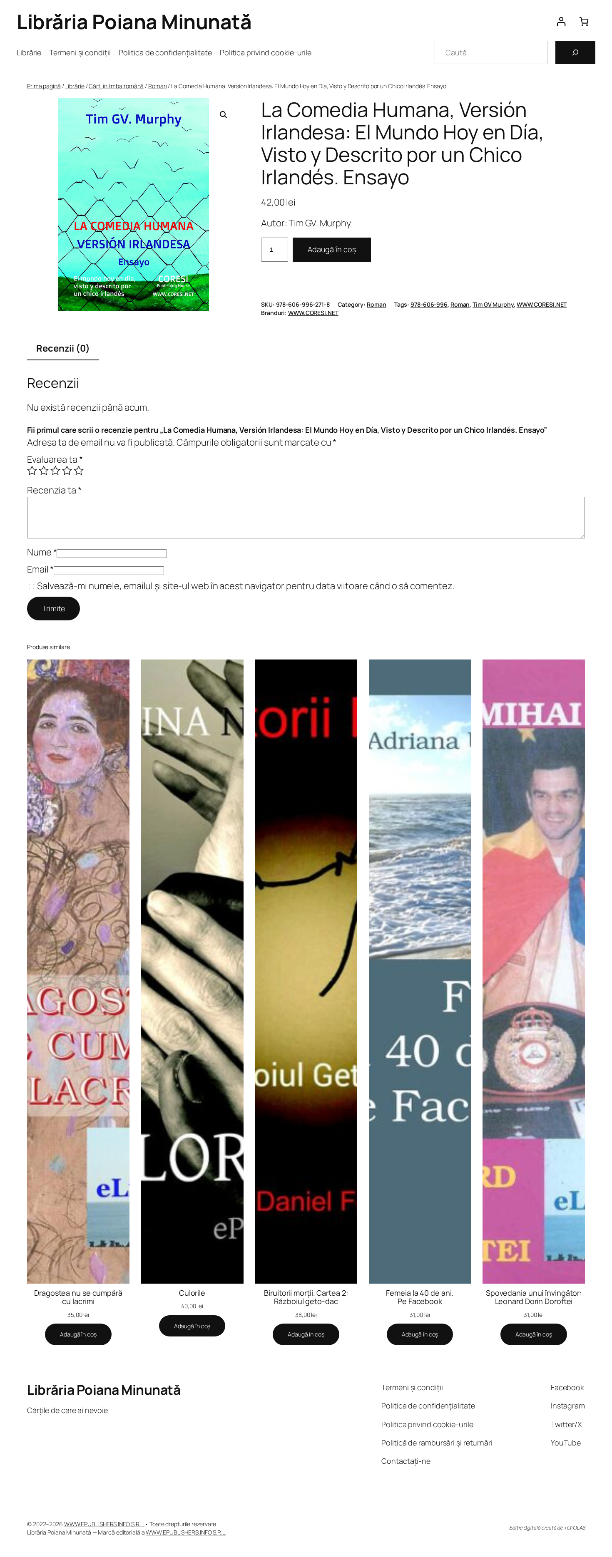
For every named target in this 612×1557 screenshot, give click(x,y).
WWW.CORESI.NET (542, 304)
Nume (42, 552)
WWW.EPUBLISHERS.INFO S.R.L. (104, 1524)
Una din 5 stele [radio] (32, 471)
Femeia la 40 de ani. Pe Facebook (419, 1297)
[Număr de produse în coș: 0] (583, 21)
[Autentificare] (561, 21)
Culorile (192, 1293)
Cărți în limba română (116, 86)
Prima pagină (44, 86)
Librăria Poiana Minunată (134, 21)
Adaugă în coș (332, 249)
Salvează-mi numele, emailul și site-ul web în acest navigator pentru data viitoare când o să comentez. (246, 586)
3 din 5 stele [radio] (55, 471)
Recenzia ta (54, 490)
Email (40, 569)
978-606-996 (429, 304)
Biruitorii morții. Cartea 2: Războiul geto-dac (306, 1297)
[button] (223, 114)
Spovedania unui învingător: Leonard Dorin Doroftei (534, 1297)
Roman (157, 86)
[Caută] (575, 52)
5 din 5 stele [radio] (79, 471)
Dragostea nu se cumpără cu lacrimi (78, 1297)
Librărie (75, 86)
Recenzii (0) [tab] (63, 348)
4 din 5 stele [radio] (67, 471)
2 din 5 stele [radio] (44, 471)
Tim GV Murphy (493, 304)
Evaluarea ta (55, 459)
